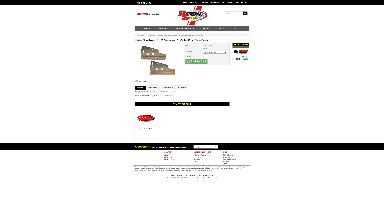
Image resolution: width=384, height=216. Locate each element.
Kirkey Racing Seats (146, 129)
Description (140, 88)
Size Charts (215, 3)
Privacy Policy (169, 159)
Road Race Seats (162, 35)
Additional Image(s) (168, 88)
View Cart (240, 3)
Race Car (163, 29)
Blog (195, 161)
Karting (206, 29)
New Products (227, 157)
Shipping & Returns (200, 155)
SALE (237, 29)
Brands (222, 29)
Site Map (226, 161)
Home (185, 3)
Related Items (182, 88)
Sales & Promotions (229, 159)
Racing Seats (152, 35)
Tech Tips (197, 159)
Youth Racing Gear (185, 29)
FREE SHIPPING (142, 14)
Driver (147, 29)
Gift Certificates (227, 3)
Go (245, 13)
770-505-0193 (143, 2)
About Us (193, 3)
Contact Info (204, 3)
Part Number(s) (153, 88)
